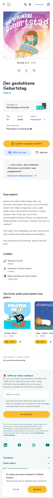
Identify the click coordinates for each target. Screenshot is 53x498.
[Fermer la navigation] (3, 4)
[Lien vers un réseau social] (5, 445)
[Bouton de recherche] (25, 4)
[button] (30, 4)
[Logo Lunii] (9, 4)
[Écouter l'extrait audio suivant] (34, 70)
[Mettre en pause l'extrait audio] (26, 70)
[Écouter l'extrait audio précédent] (19, 70)
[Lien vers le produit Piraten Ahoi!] (17, 315)
